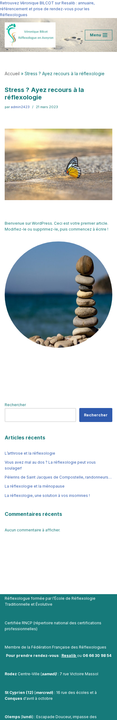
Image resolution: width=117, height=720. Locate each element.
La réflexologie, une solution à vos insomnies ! (47, 495)
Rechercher (15, 404)
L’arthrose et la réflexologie (30, 453)
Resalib (69, 655)
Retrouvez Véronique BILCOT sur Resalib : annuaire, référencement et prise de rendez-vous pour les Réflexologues (47, 9)
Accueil (12, 73)
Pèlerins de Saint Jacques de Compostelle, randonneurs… (58, 477)
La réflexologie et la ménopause (35, 486)
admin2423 (20, 107)
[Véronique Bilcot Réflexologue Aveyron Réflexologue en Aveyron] (30, 35)
